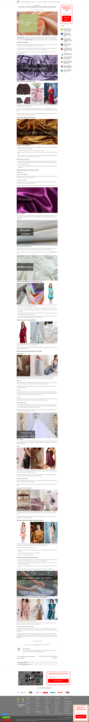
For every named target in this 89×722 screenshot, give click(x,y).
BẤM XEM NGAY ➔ (44, 363)
